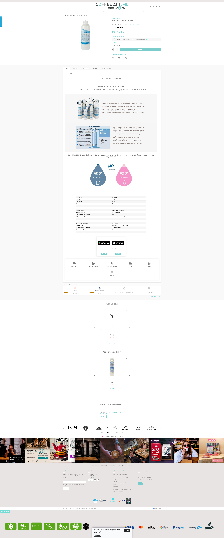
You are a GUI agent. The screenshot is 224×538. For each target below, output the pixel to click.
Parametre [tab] (75, 68)
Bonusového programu (126, 54)
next (129, 327)
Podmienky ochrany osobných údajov (121, 477)
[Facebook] (89, 479)
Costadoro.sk (122, 465)
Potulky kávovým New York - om (145, 481)
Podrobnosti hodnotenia (133, 24)
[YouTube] (95, 479)
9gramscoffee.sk (95, 465)
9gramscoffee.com (113, 465)
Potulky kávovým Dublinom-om (145, 477)
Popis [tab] (66, 68)
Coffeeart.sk (104, 465)
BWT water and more (116, 18)
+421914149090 (91, 475)
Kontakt (115, 479)
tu (99, 532)
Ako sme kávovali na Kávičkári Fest (145, 475)
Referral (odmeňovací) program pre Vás (122, 489)
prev (95, 327)
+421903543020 (91, 477)
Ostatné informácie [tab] (106, 68)
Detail (111, 342)
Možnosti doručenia (116, 44)
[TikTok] (98, 479)
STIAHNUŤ (104, 253)
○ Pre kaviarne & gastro (118, 491)
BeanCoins (129, 465)
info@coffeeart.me (92, 474)
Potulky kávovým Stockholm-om (145, 479)
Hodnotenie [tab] (85, 68)
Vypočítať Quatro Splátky (118, 36)
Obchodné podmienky (118, 476)
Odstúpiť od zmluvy (5, 511)
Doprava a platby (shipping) (119, 483)
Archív (140, 483)
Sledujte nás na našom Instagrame (113, 436)
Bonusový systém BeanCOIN (119, 488)
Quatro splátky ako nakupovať (120, 474)
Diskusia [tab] (95, 68)
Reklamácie (115, 486)
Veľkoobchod (116, 481)
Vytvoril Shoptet (157, 508)
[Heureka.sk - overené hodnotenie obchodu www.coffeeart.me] (95, 500)
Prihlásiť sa (103, 416)
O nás (114, 484)
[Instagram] (92, 479)
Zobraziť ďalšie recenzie (154, 296)
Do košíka (141, 49)
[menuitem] (52, 12)
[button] (101, 432)
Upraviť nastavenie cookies (91, 508)
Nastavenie (97, 535)
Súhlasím (127, 530)
